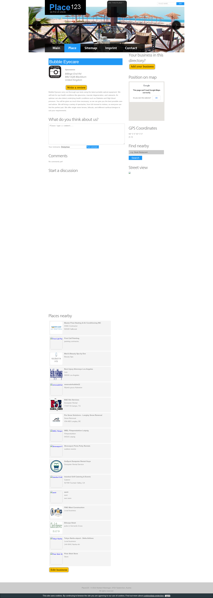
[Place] (72, 48)
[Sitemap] (90, 48)
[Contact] (131, 48)
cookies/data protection (153, 596)
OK (156, 98)
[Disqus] (86, 208)
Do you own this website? (142, 98)
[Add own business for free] (142, 65)
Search (135, 158)
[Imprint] (111, 48)
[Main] (56, 48)
